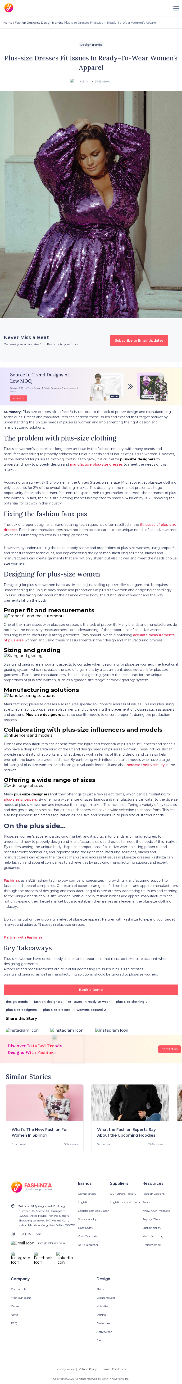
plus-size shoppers (20, 799)
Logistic (83, 1202)
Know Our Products (156, 1210)
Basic (100, 1340)
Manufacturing (152, 1236)
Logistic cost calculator (93, 1210)
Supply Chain (151, 1219)
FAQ (14, 1323)
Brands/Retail (151, 1245)
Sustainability (87, 1219)
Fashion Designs (27, 22)
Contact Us (169, 1049)
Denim (101, 1314)
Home (8, 22)
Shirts (100, 1289)
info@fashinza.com (51, 1243)
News (14, 1314)
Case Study (85, 1228)
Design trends (51, 22)
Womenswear (105, 1297)
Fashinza (11, 880)
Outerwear (104, 1323)
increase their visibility (145, 765)
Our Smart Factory (123, 1193)
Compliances (87, 1193)
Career (15, 1306)
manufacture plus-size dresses (96, 464)
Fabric (146, 1202)
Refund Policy (88, 1369)
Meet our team (21, 1297)
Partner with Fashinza (23, 937)
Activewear (104, 1332)
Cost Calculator (88, 1236)
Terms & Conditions (113, 1369)
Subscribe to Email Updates (139, 340)
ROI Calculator (88, 1245)
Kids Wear (103, 1306)
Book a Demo (91, 990)
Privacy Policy (65, 1369)
